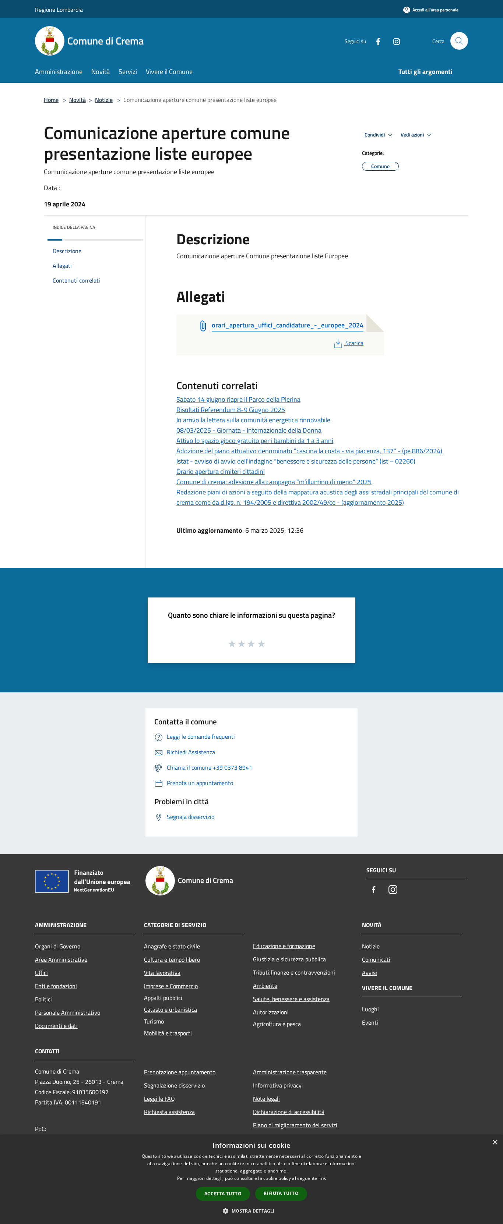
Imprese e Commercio (171, 986)
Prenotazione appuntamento (179, 1072)
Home (51, 99)
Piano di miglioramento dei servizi (295, 1125)
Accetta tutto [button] (223, 1194)
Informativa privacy (277, 1085)
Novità (77, 99)
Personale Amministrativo (67, 1012)
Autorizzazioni (271, 1012)
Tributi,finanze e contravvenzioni (294, 972)
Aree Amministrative (61, 959)
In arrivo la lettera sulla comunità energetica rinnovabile (253, 420)
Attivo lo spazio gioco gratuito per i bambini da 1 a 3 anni (254, 441)
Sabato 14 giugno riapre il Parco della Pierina (238, 399)
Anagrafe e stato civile (172, 946)
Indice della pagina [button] (74, 227)
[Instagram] (393, 41)
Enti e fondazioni (56, 986)
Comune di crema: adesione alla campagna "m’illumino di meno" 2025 (274, 482)
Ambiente (265, 985)
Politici (43, 999)
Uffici (41, 972)
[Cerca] (459, 41)
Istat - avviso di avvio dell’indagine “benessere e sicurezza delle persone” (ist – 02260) (295, 461)
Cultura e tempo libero (172, 959)
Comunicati (376, 959)
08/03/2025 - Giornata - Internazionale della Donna (248, 430)
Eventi (370, 1022)
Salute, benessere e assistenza (291, 998)
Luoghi (370, 1009)
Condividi (375, 135)
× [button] (494, 1142)
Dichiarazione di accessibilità (288, 1111)
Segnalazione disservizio (174, 1085)
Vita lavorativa (162, 972)
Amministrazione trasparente (290, 1072)
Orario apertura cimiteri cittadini (220, 471)
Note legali (266, 1098)
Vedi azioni (413, 135)
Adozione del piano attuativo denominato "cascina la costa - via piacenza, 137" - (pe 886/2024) (309, 451)
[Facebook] (375, 41)
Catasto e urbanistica (170, 1009)
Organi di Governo (57, 946)
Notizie (104, 99)
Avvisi (369, 972)
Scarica (354, 342)
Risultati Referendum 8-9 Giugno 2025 (230, 410)
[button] (251, 1210)
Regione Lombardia (59, 9)
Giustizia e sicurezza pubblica (289, 959)
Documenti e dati (56, 1025)
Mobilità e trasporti (168, 1033)
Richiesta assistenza (169, 1111)
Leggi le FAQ (159, 1098)
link (322, 1178)
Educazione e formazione (284, 945)
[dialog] (251, 1179)
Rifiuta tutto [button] (281, 1193)
